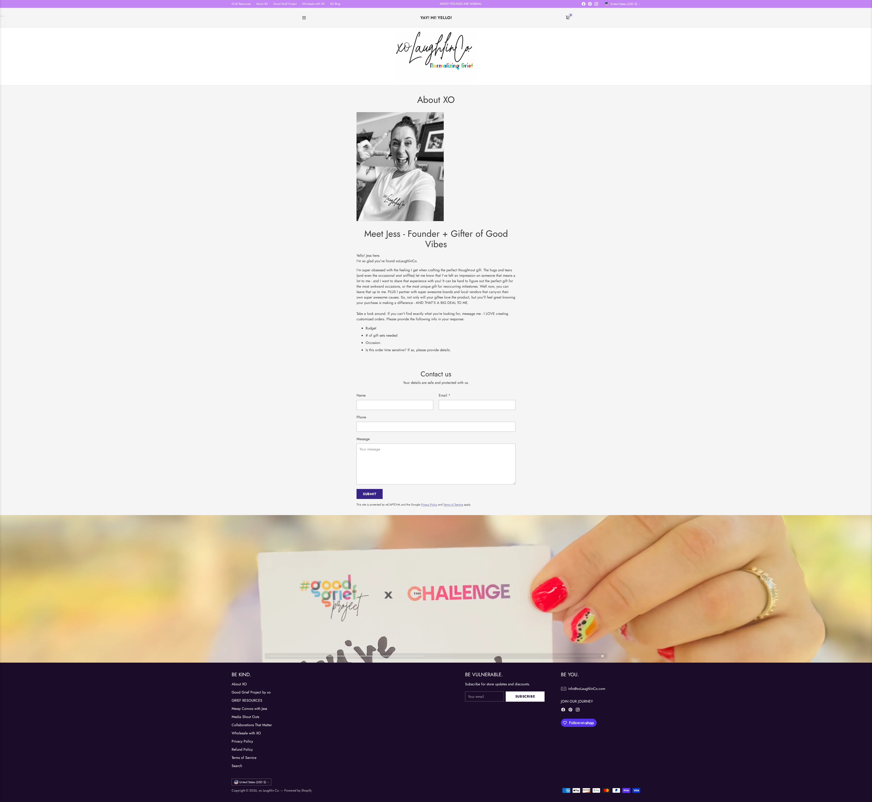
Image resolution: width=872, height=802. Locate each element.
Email (444, 395)
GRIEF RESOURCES (247, 700)
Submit (369, 493)
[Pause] (602, 656)
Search (237, 765)
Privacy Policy (429, 505)
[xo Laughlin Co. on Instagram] (596, 5)
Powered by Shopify (298, 790)
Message (363, 439)
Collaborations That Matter (252, 725)
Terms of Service (453, 505)
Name (361, 395)
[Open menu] (304, 17)
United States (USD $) (623, 4)
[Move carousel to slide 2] (515, 656)
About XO (239, 684)
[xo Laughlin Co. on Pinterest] (590, 5)
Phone (361, 417)
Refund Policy (242, 749)
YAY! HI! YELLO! (436, 18)
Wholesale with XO (246, 733)
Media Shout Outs (245, 716)
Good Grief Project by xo (251, 692)
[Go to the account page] (616, 56)
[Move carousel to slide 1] (350, 656)
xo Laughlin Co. (269, 790)
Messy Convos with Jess (249, 708)
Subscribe (525, 696)
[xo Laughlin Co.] (436, 56)
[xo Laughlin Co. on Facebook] (583, 5)
